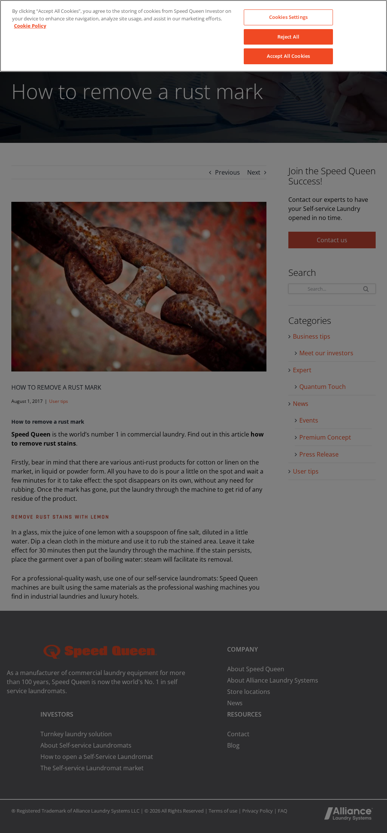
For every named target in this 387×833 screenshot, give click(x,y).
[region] (193, 36)
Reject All (288, 36)
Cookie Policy (30, 25)
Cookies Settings (288, 17)
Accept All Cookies (288, 56)
